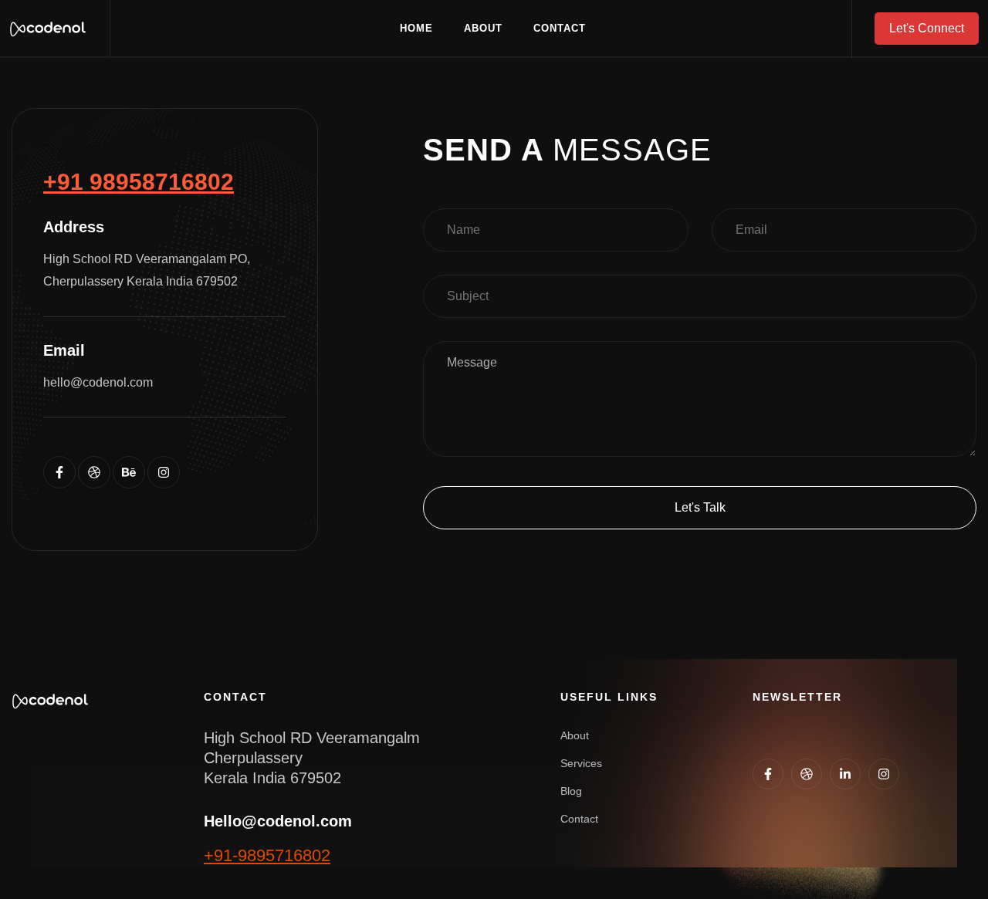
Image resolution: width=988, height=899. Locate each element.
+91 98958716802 (138, 181)
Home (416, 28)
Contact (559, 28)
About (483, 28)
